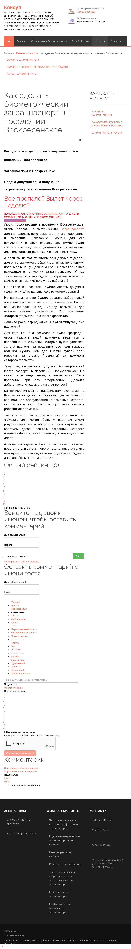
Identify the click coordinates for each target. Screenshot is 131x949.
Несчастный (17, 670)
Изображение (18, 619)
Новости (100, 41)
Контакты (115, 41)
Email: (7, 592)
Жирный (15, 602)
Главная (21, 41)
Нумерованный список (23, 632)
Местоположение (14, 687)
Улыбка (15, 656)
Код (13, 646)
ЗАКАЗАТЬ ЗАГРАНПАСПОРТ (23, 59)
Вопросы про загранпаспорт (65, 864)
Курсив (15, 605)
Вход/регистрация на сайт (22, 833)
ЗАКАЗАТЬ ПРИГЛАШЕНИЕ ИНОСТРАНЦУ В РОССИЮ (37, 67)
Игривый (15, 666)
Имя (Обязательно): (15, 582)
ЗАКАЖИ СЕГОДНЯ (15, 220)
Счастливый (17, 659)
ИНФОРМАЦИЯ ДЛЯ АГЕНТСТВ (18, 822)
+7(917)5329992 (86, 11)
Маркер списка (19, 636)
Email (7, 778)
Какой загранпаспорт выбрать (61, 854)
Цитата (15, 642)
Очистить (16, 649)
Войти (78, 556)
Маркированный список (24, 629)
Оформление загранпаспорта (49, 41)
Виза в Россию (81, 41)
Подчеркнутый (19, 608)
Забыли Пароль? (29, 561)
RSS (6, 781)
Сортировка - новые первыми (20, 771)
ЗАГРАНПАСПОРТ (54, 213)
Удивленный (18, 663)
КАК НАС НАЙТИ (102, 820)
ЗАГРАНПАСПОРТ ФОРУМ (22, 74)
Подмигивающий (20, 673)
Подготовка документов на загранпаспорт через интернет (64, 840)
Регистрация (11, 561)
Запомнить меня (17, 556)
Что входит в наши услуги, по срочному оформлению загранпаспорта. (64, 824)
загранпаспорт (72, 229)
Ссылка (15, 615)
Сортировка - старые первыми (21, 768)
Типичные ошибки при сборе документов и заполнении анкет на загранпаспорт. (62, 878)
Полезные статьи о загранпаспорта (59, 894)
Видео (14, 622)
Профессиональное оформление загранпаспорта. (60, 908)
